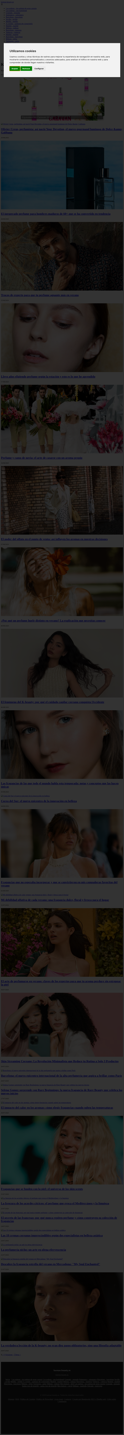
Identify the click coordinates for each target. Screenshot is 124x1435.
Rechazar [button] (26, 69)
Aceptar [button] (15, 69)
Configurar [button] (39, 69)
